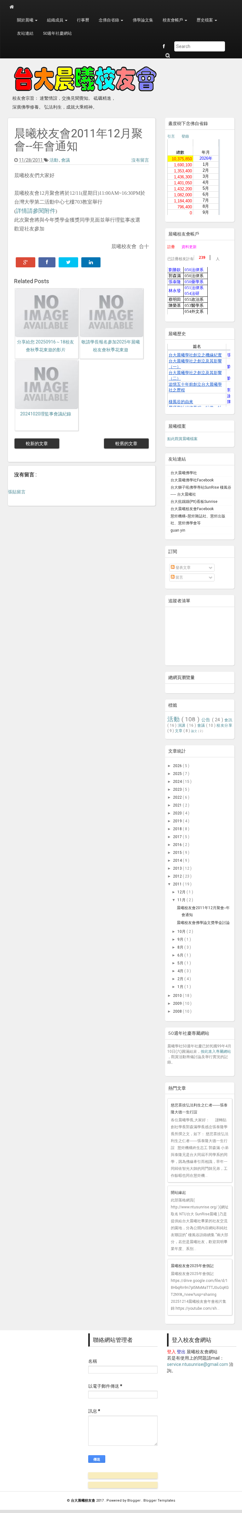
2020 (178, 813)
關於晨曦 (25, 20)
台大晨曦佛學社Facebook (192, 480)
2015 (178, 852)
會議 (65, 160)
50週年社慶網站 (57, 33)
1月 (180, 987)
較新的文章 (37, 443)
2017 (178, 837)
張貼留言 (17, 491)
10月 (182, 931)
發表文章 (183, 567)
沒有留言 (140, 160)
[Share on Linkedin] (91, 262)
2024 (178, 781)
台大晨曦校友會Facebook (192, 509)
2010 (178, 995)
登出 (181, 1351)
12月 (182, 892)
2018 (178, 829)
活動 (54, 160)
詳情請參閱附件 (35, 211)
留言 (179, 577)
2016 (178, 845)
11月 (182, 900)
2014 (178, 860)
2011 (178, 884)
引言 (171, 136)
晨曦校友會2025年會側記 (192, 1266)
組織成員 (55, 20)
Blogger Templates (159, 1500)
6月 (180, 955)
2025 (178, 773)
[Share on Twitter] (68, 262)
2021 (178, 805)
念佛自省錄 (109, 20)
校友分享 (224, 725)
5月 (180, 963)
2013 (178, 868)
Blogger (134, 1500)
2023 (178, 789)
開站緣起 (178, 1192)
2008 (178, 1011)
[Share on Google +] (25, 262)
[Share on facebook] (46, 262)
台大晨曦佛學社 (183, 473)
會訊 (228, 720)
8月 (180, 947)
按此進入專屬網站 (216, 1051)
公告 (206, 720)
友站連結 (25, 33)
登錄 (185, 136)
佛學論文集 (143, 20)
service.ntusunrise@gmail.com (197, 1364)
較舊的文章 (126, 443)
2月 (180, 979)
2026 (178, 766)
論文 (194, 731)
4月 (180, 971)
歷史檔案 (205, 20)
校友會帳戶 (173, 20)
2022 (178, 797)
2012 (178, 876)
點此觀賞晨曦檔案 (182, 439)
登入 (171, 1351)
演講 (182, 725)
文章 (179, 731)
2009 (178, 1003)
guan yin (177, 530)
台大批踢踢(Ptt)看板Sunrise (193, 501)
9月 (180, 939)
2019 (178, 821)
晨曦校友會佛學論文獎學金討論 (203, 922)
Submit (167, 55)
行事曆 (83, 20)
